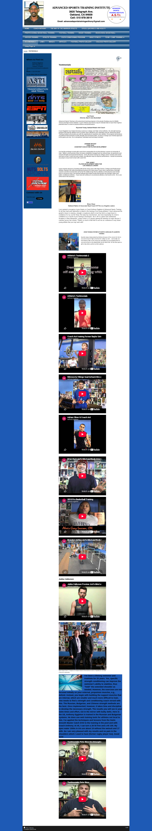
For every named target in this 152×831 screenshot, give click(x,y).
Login (126, 827)
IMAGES (52, 42)
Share (30, 202)
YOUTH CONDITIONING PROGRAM (73, 37)
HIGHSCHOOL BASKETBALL (105, 33)
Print (27, 827)
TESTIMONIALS (30, 42)
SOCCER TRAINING (31, 37)
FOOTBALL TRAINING (66, 33)
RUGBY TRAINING (85, 33)
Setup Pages (29, 46)
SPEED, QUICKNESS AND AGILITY (94, 28)
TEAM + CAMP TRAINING (114, 37)
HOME (27, 28)
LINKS (42, 42)
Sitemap (31, 827)
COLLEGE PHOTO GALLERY (106, 42)
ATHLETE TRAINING (50, 37)
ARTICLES (62, 42)
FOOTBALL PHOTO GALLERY (81, 42)
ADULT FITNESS (95, 37)
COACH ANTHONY (40, 28)
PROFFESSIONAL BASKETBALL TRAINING (40, 33)
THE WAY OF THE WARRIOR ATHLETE (64, 28)
